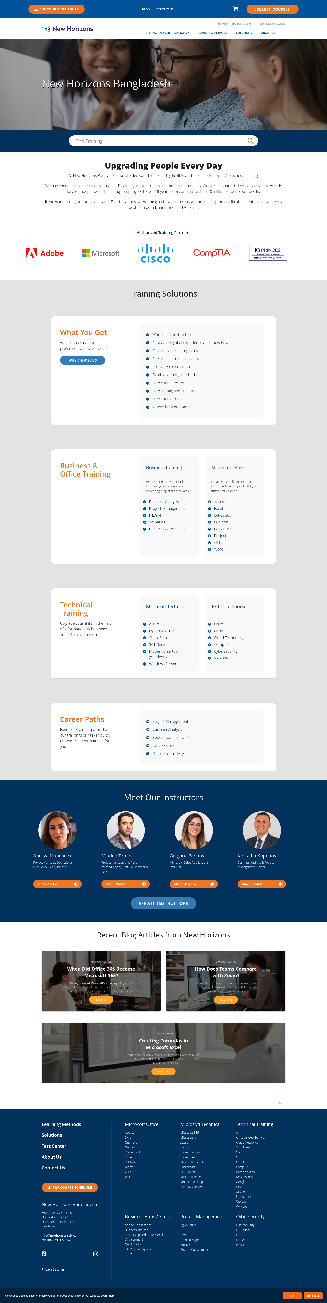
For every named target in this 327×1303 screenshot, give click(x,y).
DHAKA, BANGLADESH (235, 24)
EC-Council (243, 1230)
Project (220, 535)
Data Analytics (245, 1172)
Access (220, 501)
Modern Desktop (191, 1182)
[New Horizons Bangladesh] (68, 28)
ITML (183, 1235)
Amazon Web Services (251, 1137)
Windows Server (163, 663)
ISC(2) (240, 1245)
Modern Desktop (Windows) (163, 654)
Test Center (54, 1146)
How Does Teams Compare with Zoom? (226, 972)
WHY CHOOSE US (83, 360)
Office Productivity (168, 753)
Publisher (131, 1162)
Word (218, 549)
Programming (245, 1196)
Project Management (167, 508)
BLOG (146, 9)
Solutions (244, 32)
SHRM (129, 1254)
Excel (218, 508)
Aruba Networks (247, 1142)
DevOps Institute (247, 1177)
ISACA (240, 1240)
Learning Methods (212, 32)
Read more (101, 999)
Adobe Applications (138, 1225)
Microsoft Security (192, 1162)
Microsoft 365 (189, 1132)
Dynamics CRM (161, 630)
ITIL (182, 1230)
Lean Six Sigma (190, 1240)
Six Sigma (157, 522)
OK (292, 1295)
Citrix (218, 630)
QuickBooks (133, 1244)
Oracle (240, 1192)
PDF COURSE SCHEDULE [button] (59, 9)
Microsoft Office (101, 962)
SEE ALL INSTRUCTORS (163, 903)
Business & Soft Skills (167, 528)
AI (237, 1132)
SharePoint (158, 637)
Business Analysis (164, 501)
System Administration (171, 737)
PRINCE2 (186, 1245)
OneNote (131, 1142)
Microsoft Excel (163, 1033)
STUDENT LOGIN (273, 24)
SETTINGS (313, 1295)
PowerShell (187, 1157)
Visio (218, 542)
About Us (268, 32)
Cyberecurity (163, 745)
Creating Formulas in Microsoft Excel (163, 1043)
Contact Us (53, 1168)
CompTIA (221, 644)
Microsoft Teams (191, 1177)
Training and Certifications (165, 32)
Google (241, 1182)
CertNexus (243, 1147)
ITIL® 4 (155, 515)
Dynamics (186, 1147)
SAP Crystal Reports (138, 1249)
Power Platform (190, 1152)
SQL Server (158, 644)
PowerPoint (224, 528)
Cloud (240, 1162)
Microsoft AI (188, 1137)
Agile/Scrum (188, 1225)
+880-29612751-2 (59, 1240)
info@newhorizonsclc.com (60, 1235)
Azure (154, 624)
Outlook (221, 522)
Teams (129, 1167)
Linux (239, 1187)
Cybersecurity (225, 651)
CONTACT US (164, 9)
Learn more (108, 1295)
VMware (221, 658)
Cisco (218, 624)
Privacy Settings (53, 1269)
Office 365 (222, 515)
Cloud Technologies (230, 637)
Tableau (241, 1201)
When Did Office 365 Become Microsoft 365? (101, 972)
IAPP (239, 1235)
